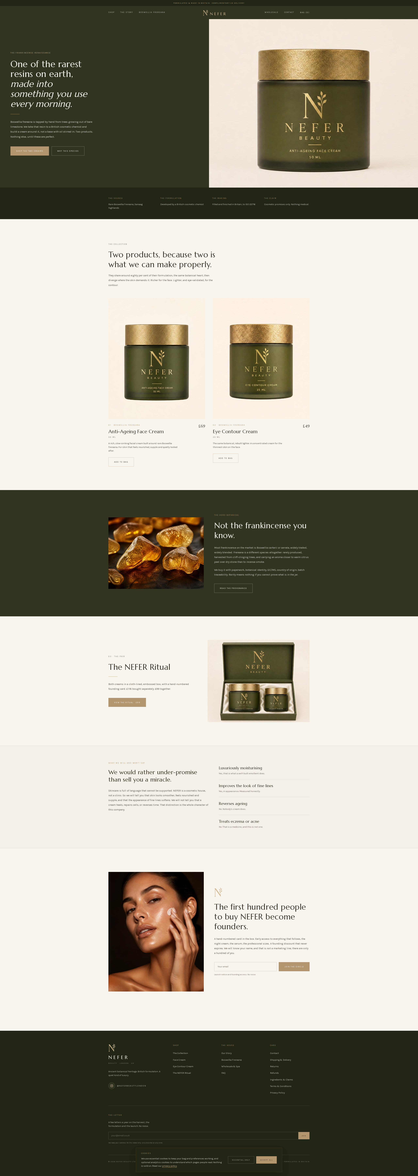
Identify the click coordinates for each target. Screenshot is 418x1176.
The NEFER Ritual (182, 1073)
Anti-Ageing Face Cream (136, 431)
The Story (126, 12)
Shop (111, 12)
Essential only (241, 1160)
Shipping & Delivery (280, 1060)
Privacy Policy (277, 1092)
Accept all (266, 1160)
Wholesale (271, 12)
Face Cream (179, 1060)
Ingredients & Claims (281, 1079)
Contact (289, 12)
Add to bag (121, 462)
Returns (274, 1066)
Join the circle (294, 967)
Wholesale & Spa (230, 1066)
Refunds (274, 1073)
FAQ (223, 1073)
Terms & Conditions (280, 1086)
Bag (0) (305, 13)
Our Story (226, 1053)
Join (304, 1136)
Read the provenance (233, 588)
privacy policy (169, 1166)
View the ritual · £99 (127, 702)
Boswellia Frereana (152, 12)
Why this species (68, 151)
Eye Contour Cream (235, 431)
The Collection (180, 1053)
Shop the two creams (29, 151)
